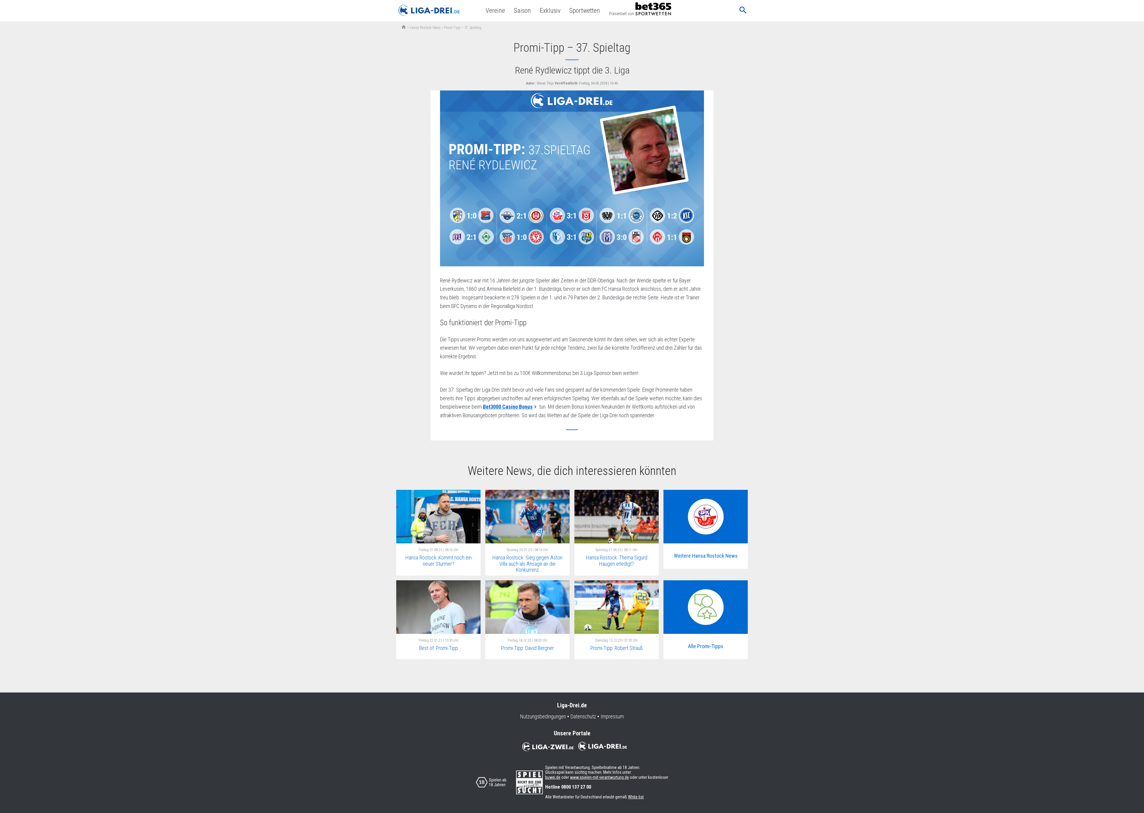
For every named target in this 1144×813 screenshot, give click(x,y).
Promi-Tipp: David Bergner (527, 648)
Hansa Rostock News (425, 28)
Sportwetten (584, 10)
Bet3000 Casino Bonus (508, 407)
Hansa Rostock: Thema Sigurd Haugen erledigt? (616, 560)
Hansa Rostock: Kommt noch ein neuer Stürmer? (438, 560)
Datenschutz (583, 717)
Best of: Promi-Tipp (438, 648)
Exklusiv (550, 10)
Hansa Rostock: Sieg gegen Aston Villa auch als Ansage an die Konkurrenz (527, 563)
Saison (522, 10)
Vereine (495, 10)
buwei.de (552, 777)
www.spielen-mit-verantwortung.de (599, 777)
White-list (636, 797)
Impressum (612, 717)
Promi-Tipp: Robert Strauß (616, 648)
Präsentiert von (621, 13)
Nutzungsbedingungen (543, 717)
